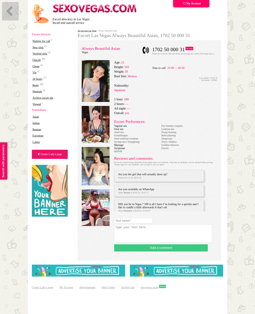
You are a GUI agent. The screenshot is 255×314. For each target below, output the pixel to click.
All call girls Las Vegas (87, 31)
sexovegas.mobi (149, 287)
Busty (35, 85)
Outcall (36, 60)
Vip (34, 72)
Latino (36, 142)
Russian (36, 129)
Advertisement (87, 287)
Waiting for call (41, 41)
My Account (193, 3)
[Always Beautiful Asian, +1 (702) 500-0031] (96, 101)
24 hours (37, 78)
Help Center (108, 287)
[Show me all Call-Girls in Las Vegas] (95, 11)
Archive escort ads (42, 97)
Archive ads (127, 287)
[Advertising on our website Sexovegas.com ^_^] (78, 275)
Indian (36, 123)
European (37, 135)
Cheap (35, 66)
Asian (35, 116)
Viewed (36, 104)
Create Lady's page (51, 154)
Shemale (37, 91)
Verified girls (39, 53)
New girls (37, 47)
